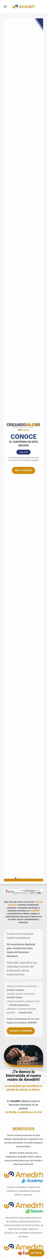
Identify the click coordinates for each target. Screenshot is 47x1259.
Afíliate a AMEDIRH (20, 1030)
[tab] (15, 878)
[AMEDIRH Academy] (23, 1177)
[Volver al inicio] (23, 6)
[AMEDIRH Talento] (23, 1207)
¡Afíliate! (36, 1252)
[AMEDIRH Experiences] (23, 1249)
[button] (5, 6)
